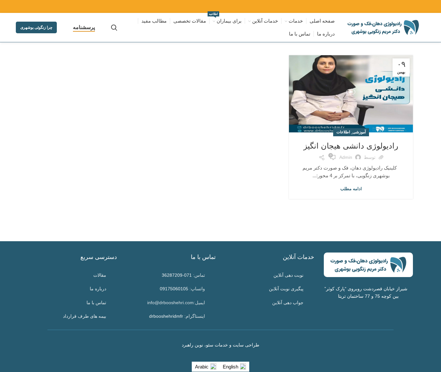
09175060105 (174, 288)
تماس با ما (96, 302)
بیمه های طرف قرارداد (84, 316)
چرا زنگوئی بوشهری (36, 27)
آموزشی (359, 132)
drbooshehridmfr (166, 316)
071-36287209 (177, 275)
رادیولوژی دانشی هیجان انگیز (350, 145)
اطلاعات (343, 132)
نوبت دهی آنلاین (288, 275)
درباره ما (98, 288)
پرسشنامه (84, 27)
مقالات (99, 275)
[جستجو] (114, 27)
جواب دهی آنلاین (287, 302)
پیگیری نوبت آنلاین (286, 288)
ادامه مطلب (351, 189)
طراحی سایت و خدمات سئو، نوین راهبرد (220, 344)
